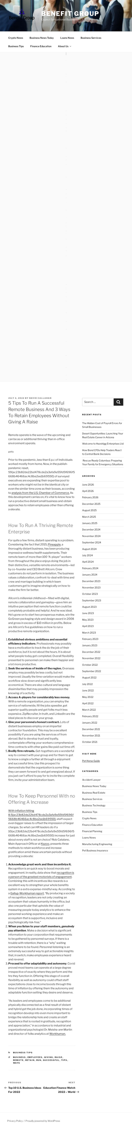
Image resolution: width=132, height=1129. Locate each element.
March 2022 (89, 709)
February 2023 (90, 638)
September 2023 (91, 600)
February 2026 (90, 497)
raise (59, 1057)
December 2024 (91, 529)
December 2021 (91, 729)
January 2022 (89, 722)
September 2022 (91, 671)
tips (64, 1060)
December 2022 (91, 651)
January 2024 (89, 574)
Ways (16, 1063)
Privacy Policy (15, 1120)
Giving (48, 1057)
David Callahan (40, 398)
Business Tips (16, 46)
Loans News (67, 37)
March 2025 (89, 516)
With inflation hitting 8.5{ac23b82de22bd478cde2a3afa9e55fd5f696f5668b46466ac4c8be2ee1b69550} (41, 815)
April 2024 (88, 561)
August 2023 (89, 606)
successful (51, 1060)
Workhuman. (57, 1033)
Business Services (91, 37)
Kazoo (45, 843)
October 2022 (90, 664)
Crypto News (15, 37)
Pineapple (54, 544)
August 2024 (89, 548)
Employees (35, 1057)
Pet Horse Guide (91, 760)
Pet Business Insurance (95, 850)
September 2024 (91, 542)
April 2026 (88, 490)
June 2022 (88, 690)
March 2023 (89, 632)
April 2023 (88, 626)
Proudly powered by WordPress (42, 1120)
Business (19, 1057)
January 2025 (89, 523)
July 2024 (87, 555)
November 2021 (91, 735)
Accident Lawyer (91, 779)
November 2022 (91, 658)
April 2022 (88, 703)
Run (38, 1060)
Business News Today (42, 37)
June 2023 (88, 613)
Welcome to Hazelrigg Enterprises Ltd (103, 443)
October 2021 (89, 741)
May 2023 (88, 619)
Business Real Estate (93, 792)
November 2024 (91, 536)
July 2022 (87, 684)
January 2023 (89, 645)
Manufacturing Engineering (97, 844)
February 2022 (90, 716)
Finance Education (40, 46)
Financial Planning (92, 831)
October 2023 (90, 593)
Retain (30, 1060)
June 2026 (88, 484)
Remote (18, 1060)
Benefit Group (70, 13)
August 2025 (89, 510)
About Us (63, 46)
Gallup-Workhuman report (27, 893)
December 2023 (91, 581)
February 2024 (90, 568)
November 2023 (91, 587)
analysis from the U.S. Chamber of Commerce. (40, 492)
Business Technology (93, 805)
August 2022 (89, 677)
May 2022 (87, 696)
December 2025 (91, 503)
